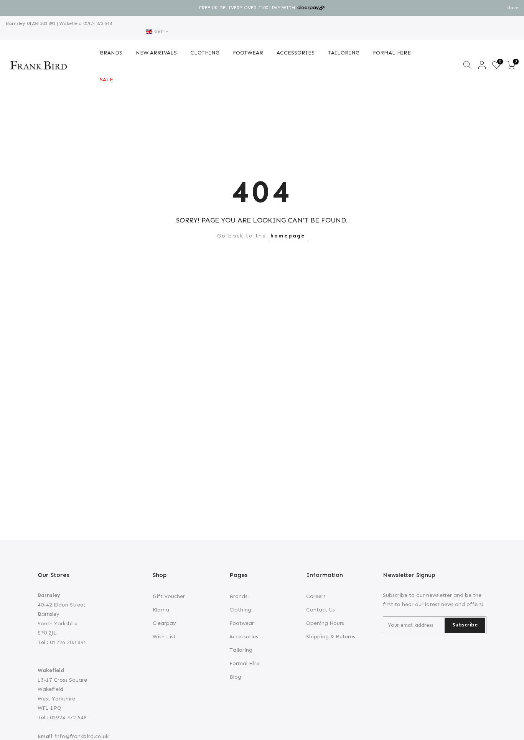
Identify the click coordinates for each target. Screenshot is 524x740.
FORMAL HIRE (392, 52)
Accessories (243, 636)
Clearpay (164, 623)
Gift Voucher (169, 596)
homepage (287, 235)
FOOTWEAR (248, 52)
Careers (316, 596)
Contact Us (320, 610)
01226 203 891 (40, 23)
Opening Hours (325, 623)
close (15, 7)
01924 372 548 (97, 23)
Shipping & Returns (330, 636)
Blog (235, 677)
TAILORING (343, 52)
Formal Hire (244, 663)
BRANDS (111, 52)
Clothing (240, 610)
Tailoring (240, 650)
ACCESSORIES (296, 52)
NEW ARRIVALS (156, 52)
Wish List (164, 636)
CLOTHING (204, 52)
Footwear (241, 623)
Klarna (161, 610)
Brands (238, 596)
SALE (106, 79)
